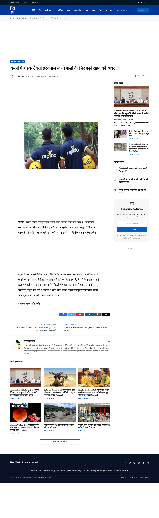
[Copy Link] (3, 124)
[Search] (148, 2)
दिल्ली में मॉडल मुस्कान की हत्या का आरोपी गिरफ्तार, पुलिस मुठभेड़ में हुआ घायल (139, 133)
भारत (68, 10)
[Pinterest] (3, 114)
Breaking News (17, 61)
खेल (93, 10)
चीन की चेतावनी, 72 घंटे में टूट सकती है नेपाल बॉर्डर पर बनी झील (59, 426)
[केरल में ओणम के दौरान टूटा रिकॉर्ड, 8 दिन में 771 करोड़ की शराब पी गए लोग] (94, 412)
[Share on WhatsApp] (143, 76)
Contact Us (34, 3)
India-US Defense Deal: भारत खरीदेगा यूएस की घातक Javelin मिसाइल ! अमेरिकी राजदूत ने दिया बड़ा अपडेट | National (59, 392)
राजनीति (77, 10)
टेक (100, 10)
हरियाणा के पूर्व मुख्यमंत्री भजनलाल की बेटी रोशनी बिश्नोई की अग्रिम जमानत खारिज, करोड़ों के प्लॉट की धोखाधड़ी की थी (138, 147)
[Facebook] (3, 93)
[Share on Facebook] (135, 76)
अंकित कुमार (118, 119)
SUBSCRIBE (143, 10)
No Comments (43, 76)
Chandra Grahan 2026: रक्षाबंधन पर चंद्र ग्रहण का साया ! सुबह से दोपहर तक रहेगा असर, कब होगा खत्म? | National (25, 427)
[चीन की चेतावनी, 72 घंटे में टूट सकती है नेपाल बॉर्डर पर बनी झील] (60, 412)
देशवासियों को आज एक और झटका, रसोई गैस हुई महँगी (133, 169)
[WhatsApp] (3, 103)
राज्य (86, 10)
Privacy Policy (14, 3)
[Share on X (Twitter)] (139, 76)
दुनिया (60, 10)
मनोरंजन (109, 10)
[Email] (3, 119)
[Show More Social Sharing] (147, 76)
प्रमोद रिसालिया (20, 76)
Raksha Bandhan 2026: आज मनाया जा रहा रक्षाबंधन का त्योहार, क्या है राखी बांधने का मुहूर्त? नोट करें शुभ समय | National (93, 392)
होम (39, 10)
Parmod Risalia (46, 478)
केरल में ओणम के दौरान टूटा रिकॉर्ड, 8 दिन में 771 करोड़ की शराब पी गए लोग (94, 426)
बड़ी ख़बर (48, 10)
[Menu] (33, 10)
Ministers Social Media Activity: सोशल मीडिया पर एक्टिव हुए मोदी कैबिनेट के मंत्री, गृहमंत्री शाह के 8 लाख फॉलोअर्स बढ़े (24, 392)
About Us (25, 3)
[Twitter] (3, 98)
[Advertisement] (79, 42)
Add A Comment (60, 442)
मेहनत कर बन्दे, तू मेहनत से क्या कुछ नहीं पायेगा (132, 191)
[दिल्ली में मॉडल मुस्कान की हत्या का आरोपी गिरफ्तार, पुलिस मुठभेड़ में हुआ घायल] (120, 134)
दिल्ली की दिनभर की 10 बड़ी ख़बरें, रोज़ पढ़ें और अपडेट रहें (133, 180)
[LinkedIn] (3, 109)
